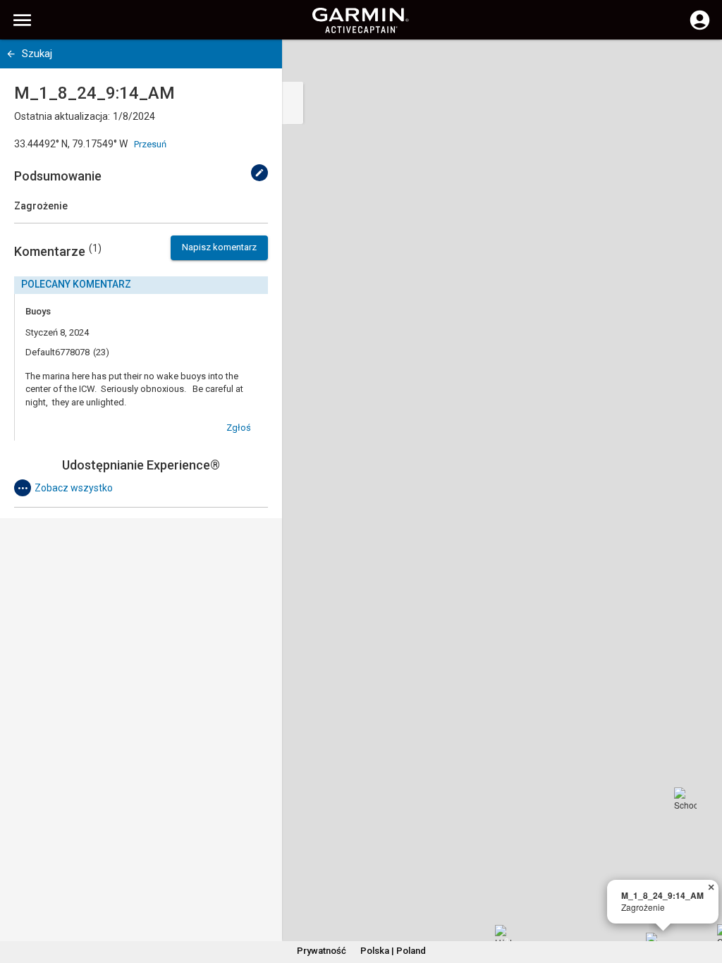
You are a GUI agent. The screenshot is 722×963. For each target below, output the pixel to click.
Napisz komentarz (219, 247)
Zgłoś (238, 427)
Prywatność (321, 950)
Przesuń (150, 144)
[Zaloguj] (699, 28)
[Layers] (698, 63)
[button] (704, 898)
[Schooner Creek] (685, 798)
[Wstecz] (11, 53)
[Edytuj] (259, 172)
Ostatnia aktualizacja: (62, 116)
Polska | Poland (393, 950)
